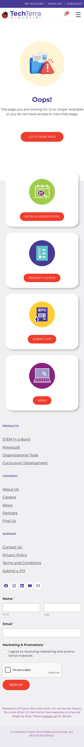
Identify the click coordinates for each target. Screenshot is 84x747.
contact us (49, 716)
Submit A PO (42, 339)
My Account (34, 3)
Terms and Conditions (22, 563)
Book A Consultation (42, 216)
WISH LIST (55, 3)
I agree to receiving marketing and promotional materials (42, 653)
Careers (9, 497)
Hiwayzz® (11, 447)
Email (8, 624)
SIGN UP (16, 685)
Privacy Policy (15, 555)
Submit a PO (14, 571)
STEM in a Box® (16, 439)
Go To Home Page (42, 136)
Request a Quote (42, 278)
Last (47, 614)
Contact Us (12, 547)
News (42, 400)
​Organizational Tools (20, 455)
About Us (11, 489)
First (6, 614)
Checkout (74, 3)
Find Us (9, 521)
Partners (10, 513)
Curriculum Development (25, 463)
